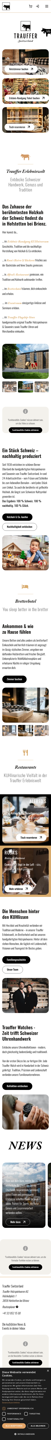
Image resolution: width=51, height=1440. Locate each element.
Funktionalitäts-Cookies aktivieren (25, 429)
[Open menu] (47, 6)
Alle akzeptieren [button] (14, 1426)
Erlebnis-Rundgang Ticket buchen (24, 98)
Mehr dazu (15, 1222)
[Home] (8, 6)
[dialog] (25, 1404)
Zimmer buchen (14, 679)
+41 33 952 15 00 (11, 1313)
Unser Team (12, 969)
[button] (25, 1434)
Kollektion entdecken (17, 1086)
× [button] (48, 1371)
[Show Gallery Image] (9, 387)
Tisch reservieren (17, 127)
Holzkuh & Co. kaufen (17, 517)
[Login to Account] (37, 6)
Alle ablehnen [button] (38, 1426)
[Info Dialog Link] (46, 31)
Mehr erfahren (16, 889)
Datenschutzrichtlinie (11, 1402)
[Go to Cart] (30, 6)
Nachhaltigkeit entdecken (19, 526)
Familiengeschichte (16, 959)
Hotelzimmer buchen (18, 69)
